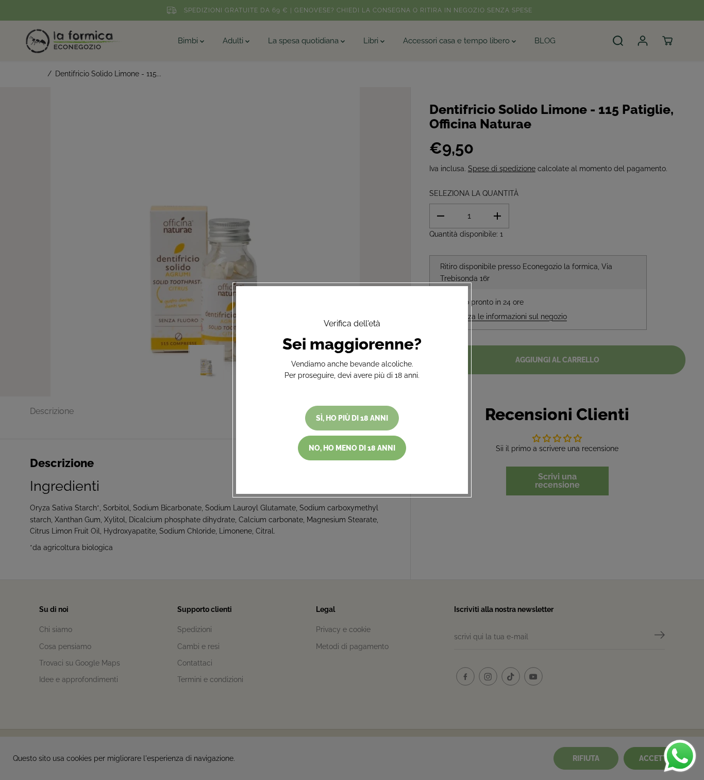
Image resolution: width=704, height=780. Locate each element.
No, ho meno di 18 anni (352, 448)
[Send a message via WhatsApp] (680, 756)
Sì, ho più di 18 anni (352, 418)
